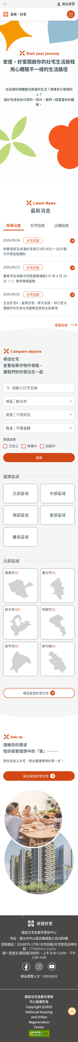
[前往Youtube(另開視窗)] (52, 967)
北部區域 (21, 493)
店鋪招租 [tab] (61, 225)
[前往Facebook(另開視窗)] (26, 967)
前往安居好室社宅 (39, 776)
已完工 (13, 445)
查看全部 (61, 325)
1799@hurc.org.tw (42, 948)
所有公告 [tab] (13, 225)
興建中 (32, 445)
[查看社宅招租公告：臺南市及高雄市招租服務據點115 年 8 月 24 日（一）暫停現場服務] (72, 267)
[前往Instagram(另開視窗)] (39, 967)
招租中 (50, 445)
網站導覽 (68, 3)
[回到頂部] (72, 1010)
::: (4, 3)
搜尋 (39, 457)
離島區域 (21, 537)
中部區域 (58, 493)
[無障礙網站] (39, 1032)
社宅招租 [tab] (37, 225)
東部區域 (58, 515)
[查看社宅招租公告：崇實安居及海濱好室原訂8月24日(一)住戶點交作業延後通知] (72, 240)
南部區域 (21, 515)
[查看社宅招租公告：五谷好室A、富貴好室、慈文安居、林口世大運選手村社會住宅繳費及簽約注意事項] (72, 294)
